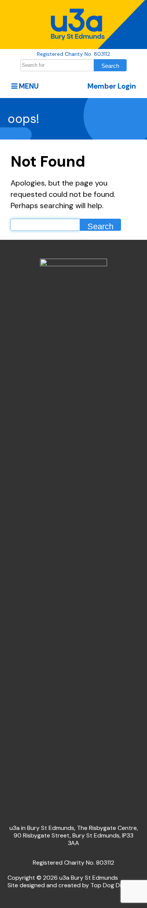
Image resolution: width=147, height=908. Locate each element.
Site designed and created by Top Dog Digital (70, 885)
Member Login (111, 86)
